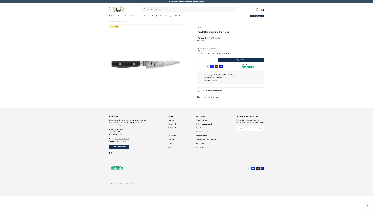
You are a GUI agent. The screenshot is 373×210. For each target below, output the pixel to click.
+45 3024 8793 (120, 141)
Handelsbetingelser (203, 132)
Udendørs (169, 16)
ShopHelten (130, 183)
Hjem (110, 21)
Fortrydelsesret (201, 136)
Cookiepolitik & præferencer (206, 139)
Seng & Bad (156, 16)
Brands (184, 16)
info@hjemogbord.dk (122, 139)
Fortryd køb (200, 147)
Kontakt (199, 128)
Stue (146, 16)
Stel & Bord (135, 16)
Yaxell (199, 27)
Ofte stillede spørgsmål (119, 146)
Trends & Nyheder (202, 120)
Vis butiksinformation (210, 80)
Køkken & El (122, 16)
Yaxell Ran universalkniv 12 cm (120, 21)
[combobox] (189, 9)
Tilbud (177, 16)
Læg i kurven (240, 60)
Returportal (200, 143)
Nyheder (112, 16)
